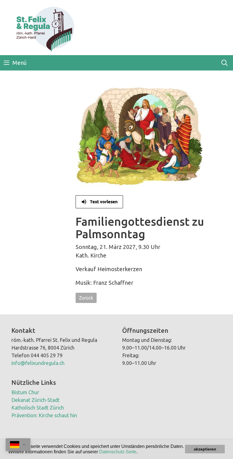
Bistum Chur (25, 392)
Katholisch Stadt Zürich (37, 407)
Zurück (86, 297)
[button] (139, 452)
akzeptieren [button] (205, 449)
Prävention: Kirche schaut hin (44, 415)
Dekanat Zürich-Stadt (35, 400)
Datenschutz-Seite (117, 451)
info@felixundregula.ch (38, 363)
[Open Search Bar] (224, 62)
